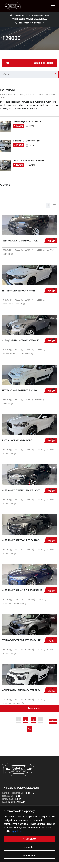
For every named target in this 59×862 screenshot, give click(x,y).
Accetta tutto (29, 839)
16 (29, 729)
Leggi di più (16, 831)
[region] (29, 834)
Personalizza (29, 847)
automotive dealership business (44, 105)
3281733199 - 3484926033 (30, 22)
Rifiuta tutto (29, 855)
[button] (53, 5)
